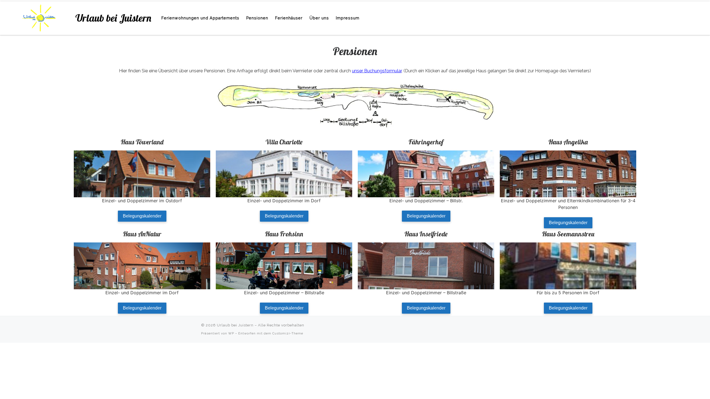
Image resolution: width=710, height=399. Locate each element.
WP (231, 333)
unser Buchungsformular (377, 70)
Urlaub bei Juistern (235, 325)
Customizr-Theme (287, 333)
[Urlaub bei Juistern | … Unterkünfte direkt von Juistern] (38, 17)
